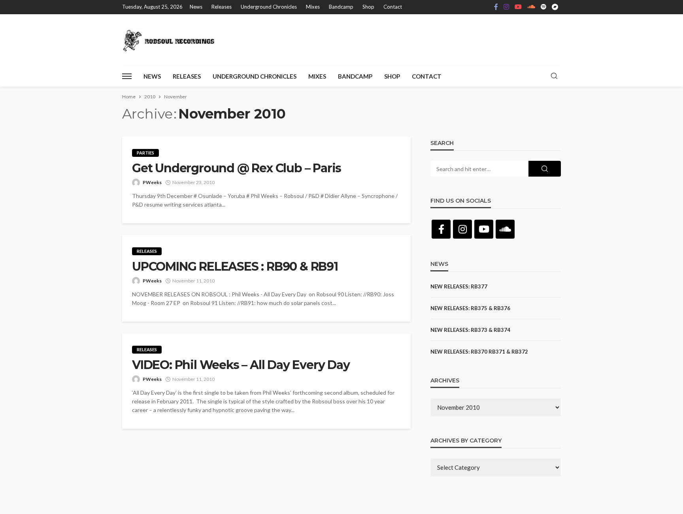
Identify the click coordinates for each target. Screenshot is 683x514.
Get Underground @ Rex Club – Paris (236, 168)
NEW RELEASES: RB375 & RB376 (470, 308)
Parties (145, 152)
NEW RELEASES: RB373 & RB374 (470, 330)
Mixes (313, 7)
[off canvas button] (127, 76)
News (196, 7)
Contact (392, 7)
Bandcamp (341, 7)
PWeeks (152, 182)
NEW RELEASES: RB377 (458, 286)
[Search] (554, 76)
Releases (221, 7)
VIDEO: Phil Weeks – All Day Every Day (241, 365)
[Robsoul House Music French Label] (171, 40)
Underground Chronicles (269, 7)
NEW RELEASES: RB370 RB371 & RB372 (479, 351)
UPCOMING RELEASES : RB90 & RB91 (235, 267)
